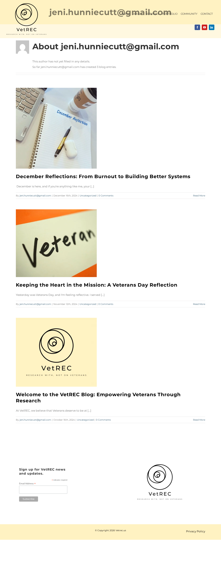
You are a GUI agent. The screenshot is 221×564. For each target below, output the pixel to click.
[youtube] (204, 27)
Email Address (27, 483)
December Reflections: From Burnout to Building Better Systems (103, 176)
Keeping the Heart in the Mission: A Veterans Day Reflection (96, 285)
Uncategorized (88, 195)
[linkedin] (211, 27)
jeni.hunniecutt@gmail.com (35, 195)
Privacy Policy (195, 531)
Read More (199, 195)
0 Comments (106, 195)
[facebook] (197, 27)
